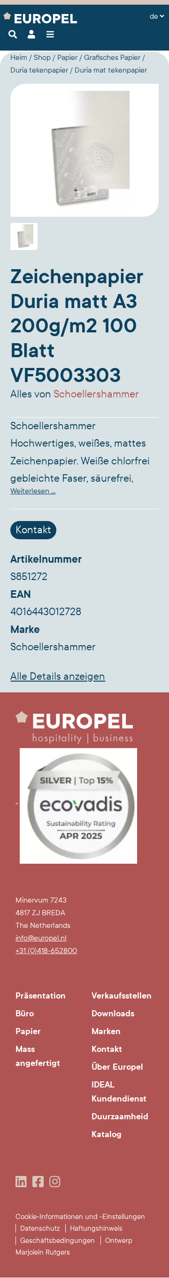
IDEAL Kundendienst (119, 1091)
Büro (24, 1013)
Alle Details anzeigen (57, 676)
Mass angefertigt (37, 1056)
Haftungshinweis (96, 1228)
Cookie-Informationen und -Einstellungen (80, 1216)
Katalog (107, 1134)
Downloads (113, 1013)
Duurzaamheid (120, 1116)
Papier (28, 1031)
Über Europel (117, 1066)
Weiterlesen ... (32, 490)
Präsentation (40, 995)
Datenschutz (40, 1228)
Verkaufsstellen (122, 995)
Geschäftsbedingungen (57, 1240)
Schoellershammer (96, 394)
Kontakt (33, 530)
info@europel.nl (41, 937)
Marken (106, 1031)
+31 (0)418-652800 (46, 950)
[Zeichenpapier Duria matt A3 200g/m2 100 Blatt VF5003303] (84, 150)
